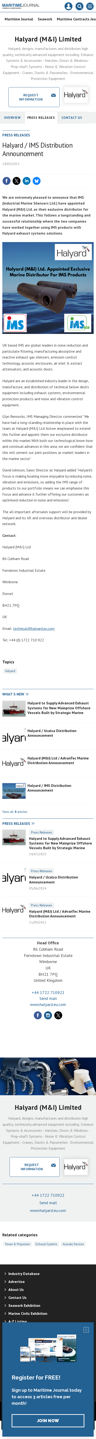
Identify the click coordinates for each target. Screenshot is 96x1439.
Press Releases (41, 832)
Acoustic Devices (73, 1244)
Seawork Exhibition (24, 1305)
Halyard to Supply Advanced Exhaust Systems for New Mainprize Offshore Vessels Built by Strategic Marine (58, 708)
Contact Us (72, 118)
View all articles (14, 812)
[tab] (25, 694)
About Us (16, 1289)
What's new (13, 694)
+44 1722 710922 (48, 992)
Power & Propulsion (17, 1244)
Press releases (41, 118)
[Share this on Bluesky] (36, 181)
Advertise (16, 1281)
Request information (31, 97)
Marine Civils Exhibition (27, 1313)
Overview (12, 118)
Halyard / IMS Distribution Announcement (49, 787)
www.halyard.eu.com (48, 1004)
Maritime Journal (19, 19)
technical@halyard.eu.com (34, 628)
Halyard (10, 671)
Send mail (48, 998)
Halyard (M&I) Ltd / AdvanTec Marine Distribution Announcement (58, 760)
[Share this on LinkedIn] (26, 181)
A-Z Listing (17, 1321)
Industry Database (24, 1273)
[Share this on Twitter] (16, 181)
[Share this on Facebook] (6, 181)
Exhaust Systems (46, 1244)
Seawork (45, 19)
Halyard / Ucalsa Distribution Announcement (51, 733)
